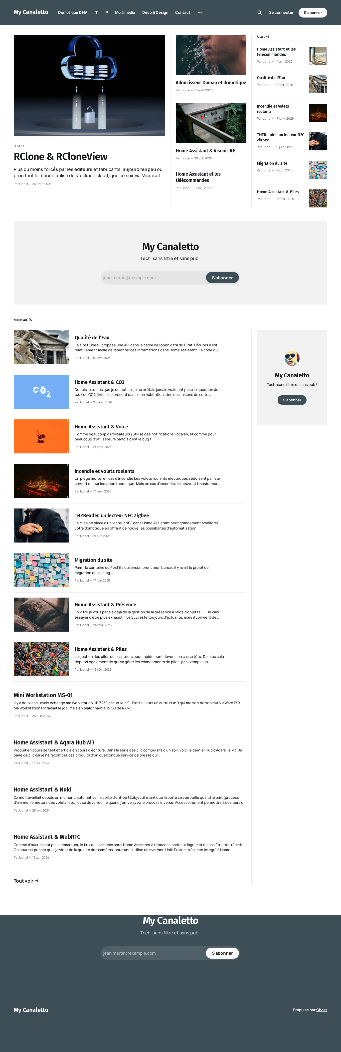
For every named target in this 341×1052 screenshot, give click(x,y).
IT (96, 12)
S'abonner (313, 12)
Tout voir (24, 881)
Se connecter (281, 12)
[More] (200, 13)
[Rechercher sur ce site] (260, 13)
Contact (182, 12)
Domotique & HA (72, 12)
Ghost (321, 1009)
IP (106, 12)
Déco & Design (155, 12)
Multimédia (125, 12)
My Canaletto (31, 12)
